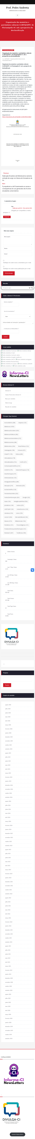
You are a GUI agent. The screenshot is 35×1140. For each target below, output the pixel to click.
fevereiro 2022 (8, 922)
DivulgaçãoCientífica (11, 482)
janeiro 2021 (8, 974)
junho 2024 (8, 809)
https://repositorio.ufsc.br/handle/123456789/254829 (16, 117)
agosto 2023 (8, 849)
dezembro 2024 (9, 785)
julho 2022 (7, 901)
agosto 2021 (8, 946)
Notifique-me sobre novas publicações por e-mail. (17, 268)
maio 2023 (7, 861)
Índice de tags (8, 403)
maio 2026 (7, 716)
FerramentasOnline (11, 493)
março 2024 (8, 821)
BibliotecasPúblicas (11, 434)
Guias (7, 501)
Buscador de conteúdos (10, 406)
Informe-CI (8, 390)
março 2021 (8, 966)
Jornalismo (8, 505)
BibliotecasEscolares (11, 430)
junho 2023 (8, 857)
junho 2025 (8, 761)
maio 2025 (7, 765)
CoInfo (23, 462)
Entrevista (20, 485)
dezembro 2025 (9, 737)
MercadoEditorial (21, 517)
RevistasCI (8, 533)
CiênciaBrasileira (10, 462)
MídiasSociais (20, 521)
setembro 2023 (8, 845)
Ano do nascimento (9, 311)
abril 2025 (7, 769)
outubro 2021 (8, 938)
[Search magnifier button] (32, 288)
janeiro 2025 (8, 781)
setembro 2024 (8, 797)
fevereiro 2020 (8, 1018)
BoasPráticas (23, 446)
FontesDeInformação (11, 497)
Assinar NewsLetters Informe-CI (13, 394)
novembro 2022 (9, 885)
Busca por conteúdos (10, 398)
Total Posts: (10, 614)
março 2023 (8, 869)
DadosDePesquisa (22, 470)
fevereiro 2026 (8, 729)
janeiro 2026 (8, 733)
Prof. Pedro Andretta (17, 7)
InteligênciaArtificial (21, 501)
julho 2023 (7, 853)
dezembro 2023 (9, 833)
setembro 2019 (8, 1038)
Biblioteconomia (10, 442)
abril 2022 (7, 914)
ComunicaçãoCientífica (12, 466)
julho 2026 (7, 708)
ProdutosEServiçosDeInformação (15, 529)
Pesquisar (5, 672)
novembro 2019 (9, 1030)
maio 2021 (7, 958)
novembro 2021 (9, 934)
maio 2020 (7, 1006)
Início (18, 33)
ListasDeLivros (22, 509)
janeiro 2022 (8, 926)
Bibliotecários (9, 446)
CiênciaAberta (9, 458)
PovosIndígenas (22, 525)
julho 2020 (7, 998)
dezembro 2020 (9, 978)
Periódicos (8, 525)
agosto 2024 (8, 801)
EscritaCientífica (10, 489)
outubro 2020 (8, 986)
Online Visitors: (11, 551)
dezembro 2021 (9, 930)
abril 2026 (7, 720)
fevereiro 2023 (8, 873)
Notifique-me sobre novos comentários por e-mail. (17, 262)
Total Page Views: (12, 606)
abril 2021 (7, 962)
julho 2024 (7, 805)
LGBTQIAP (7, 59)
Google (26, 497)
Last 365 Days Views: (13, 582)
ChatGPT (8, 454)
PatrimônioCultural (7, 60)
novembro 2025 (9, 741)
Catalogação (9, 450)
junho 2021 (8, 954)
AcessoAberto (9, 422)
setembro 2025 (8, 749)
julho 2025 (7, 757)
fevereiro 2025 (8, 777)
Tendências (21, 533)
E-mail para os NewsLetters (11, 328)
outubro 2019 (8, 1034)
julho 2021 (7, 950)
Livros (19, 513)
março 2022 (8, 918)
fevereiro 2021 (8, 970)
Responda (6, 216)
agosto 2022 (8, 897)
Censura (21, 450)
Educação (8, 485)
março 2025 (8, 773)
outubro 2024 (8, 793)
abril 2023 (7, 865)
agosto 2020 (8, 994)
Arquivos (22, 422)
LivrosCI (8, 517)
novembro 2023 (9, 837)
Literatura (8, 513)
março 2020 (8, 1014)
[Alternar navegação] (17, 15)
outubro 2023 (8, 841)
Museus (8, 521)
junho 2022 (8, 905)
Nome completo (8, 302)
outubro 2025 (8, 745)
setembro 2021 (8, 942)
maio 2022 (7, 910)
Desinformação (10, 474)
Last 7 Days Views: (12, 567)
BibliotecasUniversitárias (12, 438)
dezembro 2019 (9, 1026)
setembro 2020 (8, 990)
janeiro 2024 (8, 829)
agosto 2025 (8, 753)
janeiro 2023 (8, 877)
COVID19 (8, 470)
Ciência (19, 454)
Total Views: (10, 590)
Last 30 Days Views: (12, 575)
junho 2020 (8, 1002)
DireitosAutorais (10, 478)
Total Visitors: (11, 598)
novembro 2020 (9, 982)
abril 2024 (7, 817)
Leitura (20, 505)
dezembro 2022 (9, 881)
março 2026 (8, 725)
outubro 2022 (8, 889)
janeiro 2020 (8, 1022)
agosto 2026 (8, 704)
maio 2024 (7, 813)
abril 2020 (7, 1010)
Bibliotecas (9, 426)
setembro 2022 (8, 893)
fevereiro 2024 (8, 825)
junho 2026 (8, 712)
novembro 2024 (9, 789)
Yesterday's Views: (12, 559)
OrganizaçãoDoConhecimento (17, 59)
